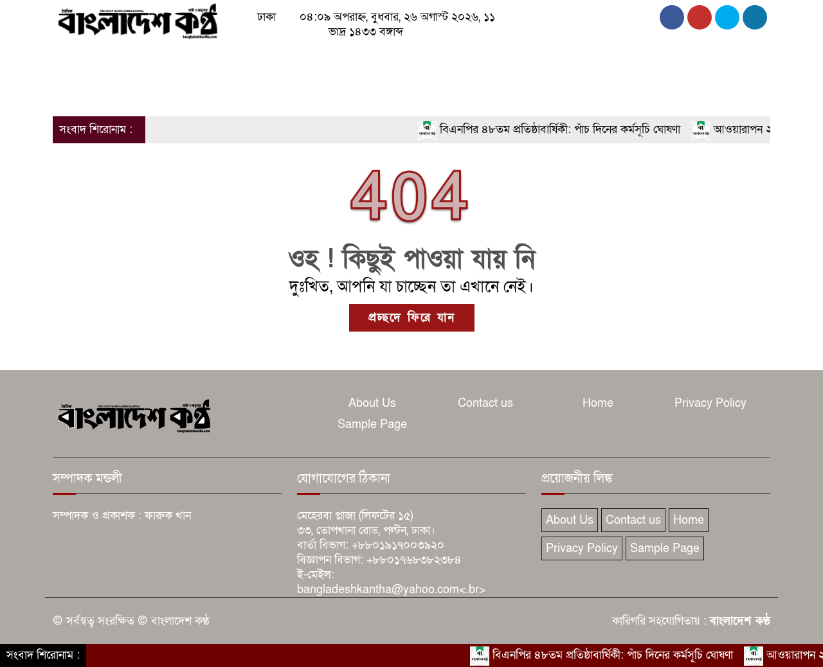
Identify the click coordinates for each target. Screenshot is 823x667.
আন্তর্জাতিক (379, 58)
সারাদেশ (307, 58)
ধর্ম (478, 58)
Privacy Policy (710, 403)
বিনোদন (517, 58)
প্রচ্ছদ (71, 58)
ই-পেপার (131, 92)
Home (598, 403)
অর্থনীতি (257, 58)
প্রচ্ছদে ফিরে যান (411, 317)
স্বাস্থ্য (560, 58)
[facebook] (672, 17)
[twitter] (699, 17)
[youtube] (755, 17)
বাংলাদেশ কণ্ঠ (740, 621)
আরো (70, 92)
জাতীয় (113, 58)
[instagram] (727, 17)
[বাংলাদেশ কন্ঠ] (137, 20)
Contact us (485, 403)
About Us (372, 403)
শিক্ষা (596, 58)
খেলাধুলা (437, 58)
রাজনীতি (160, 58)
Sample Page (372, 424)
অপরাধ (209, 58)
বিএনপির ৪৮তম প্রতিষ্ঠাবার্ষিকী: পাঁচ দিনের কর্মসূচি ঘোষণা (548, 129)
